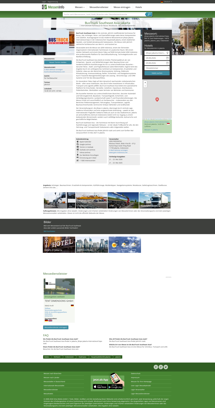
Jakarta (118, 357)
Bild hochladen (49, 231)
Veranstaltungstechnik (53, 310)
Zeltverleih (49, 316)
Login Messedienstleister (140, 394)
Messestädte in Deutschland (54, 381)
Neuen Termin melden (57, 62)
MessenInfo (53, 7)
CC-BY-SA (169, 119)
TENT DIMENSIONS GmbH (59, 301)
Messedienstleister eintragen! (56, 327)
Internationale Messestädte (54, 385)
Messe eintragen (122, 7)
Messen (79, 7)
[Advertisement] (107, 177)
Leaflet (148, 119)
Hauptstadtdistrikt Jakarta (100, 357)
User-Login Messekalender (141, 385)
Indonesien (69, 357)
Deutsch (167, 2)
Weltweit (57, 357)
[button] (157, 99)
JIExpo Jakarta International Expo (156, 122)
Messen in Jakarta (151, 130)
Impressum (135, 377)
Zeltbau (48, 308)
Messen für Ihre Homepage (141, 381)
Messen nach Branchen (52, 373)
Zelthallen (48, 314)
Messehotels (48, 394)
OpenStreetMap (158, 119)
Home (46, 357)
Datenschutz (135, 373)
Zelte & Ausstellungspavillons (56, 312)
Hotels (138, 7)
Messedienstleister (99, 7)
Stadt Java (82, 357)
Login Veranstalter (138, 390)
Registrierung (53, 2)
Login (44, 2)
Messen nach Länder (51, 377)
